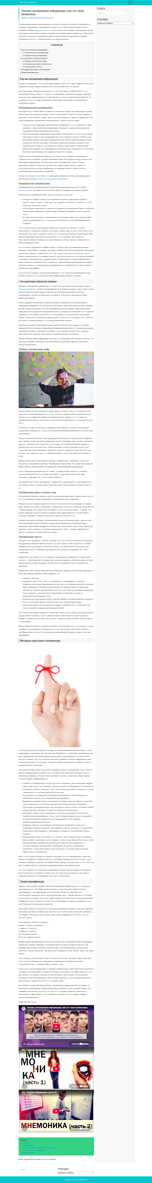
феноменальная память (80, 253)
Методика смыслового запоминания (35, 70)
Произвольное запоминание (35, 55)
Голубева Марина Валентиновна (40, 18)
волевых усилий (25, 190)
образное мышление (27, 289)
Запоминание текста (32, 67)
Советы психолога (29, 3)
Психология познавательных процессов (40, 1148)
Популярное (29, 1145)
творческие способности (47, 991)
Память (27, 1143)
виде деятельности (42, 30)
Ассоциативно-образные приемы (33, 58)
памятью (32, 39)
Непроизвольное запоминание (36, 53)
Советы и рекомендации (34, 1150)
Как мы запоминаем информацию (33, 50)
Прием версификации (29, 72)
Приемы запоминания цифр (34, 61)
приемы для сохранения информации (52, 179)
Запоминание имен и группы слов (37, 64)
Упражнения (29, 1153)
